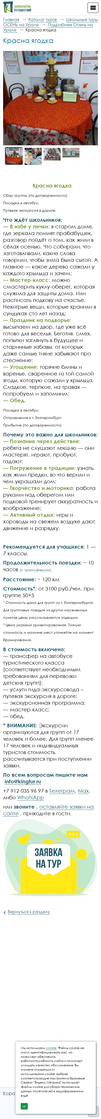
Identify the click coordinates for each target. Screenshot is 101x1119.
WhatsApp (30, 797)
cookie (51, 1048)
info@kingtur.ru (23, 781)
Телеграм (62, 790)
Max (83, 790)
